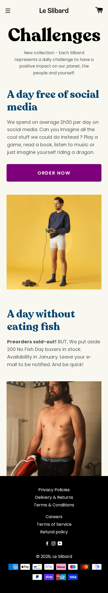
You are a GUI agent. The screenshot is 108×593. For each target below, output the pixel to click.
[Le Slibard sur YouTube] (60, 544)
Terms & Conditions (54, 505)
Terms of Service (54, 524)
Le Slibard (62, 556)
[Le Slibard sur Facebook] (47, 544)
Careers (54, 517)
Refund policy (54, 532)
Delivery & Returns (54, 497)
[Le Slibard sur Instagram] (54, 544)
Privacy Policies (54, 490)
